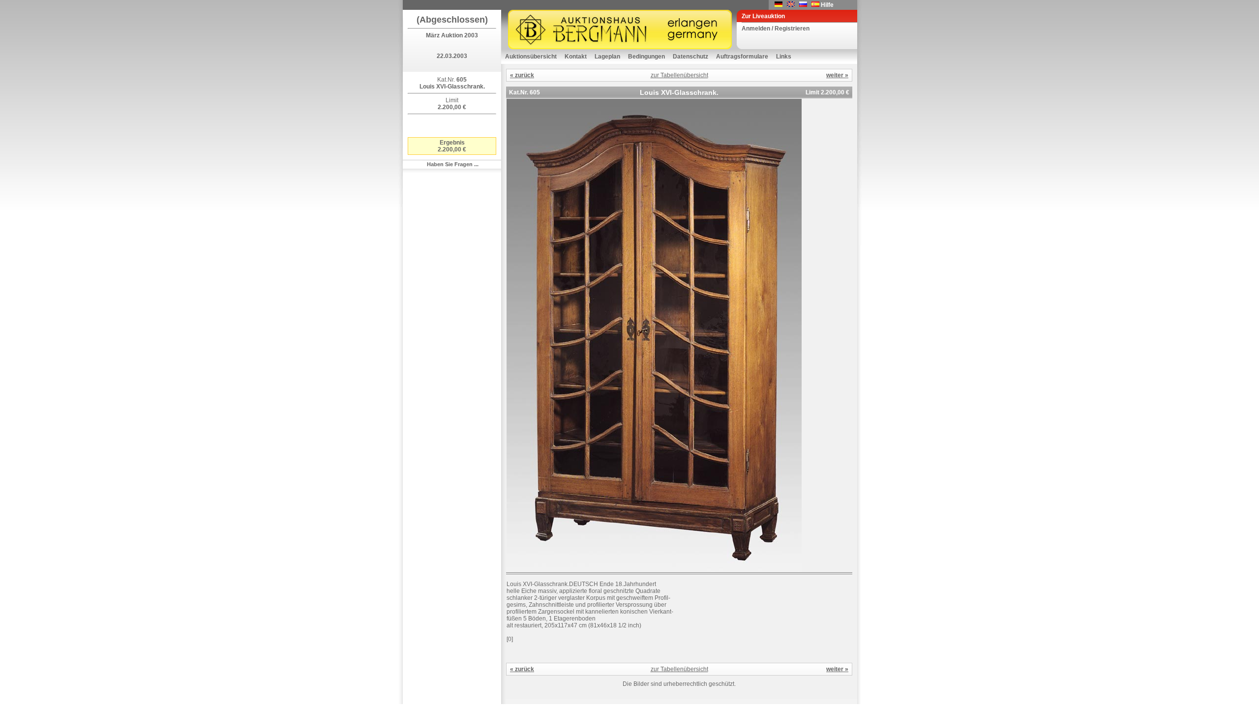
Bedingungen (646, 56)
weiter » (837, 75)
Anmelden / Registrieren (775, 28)
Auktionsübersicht (531, 56)
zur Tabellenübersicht (679, 75)
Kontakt (576, 56)
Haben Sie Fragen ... (453, 164)
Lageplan (607, 56)
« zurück (522, 75)
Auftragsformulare (742, 56)
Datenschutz (690, 56)
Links (783, 56)
